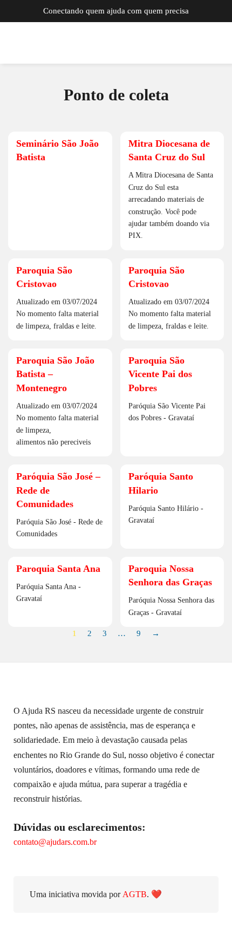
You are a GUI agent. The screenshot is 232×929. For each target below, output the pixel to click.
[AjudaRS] (59, 43)
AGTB (134, 894)
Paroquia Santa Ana (58, 568)
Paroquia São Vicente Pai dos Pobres (160, 374)
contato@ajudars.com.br (55, 841)
